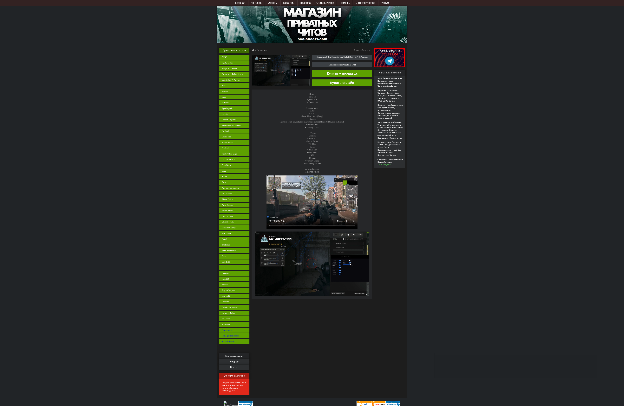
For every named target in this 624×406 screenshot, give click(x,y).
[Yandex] (378, 403)
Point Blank (226, 165)
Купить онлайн (342, 82)
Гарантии (288, 2)
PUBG (224, 57)
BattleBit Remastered (230, 307)
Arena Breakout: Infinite (231, 125)
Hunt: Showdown (229, 250)
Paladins (225, 285)
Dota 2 (224, 239)
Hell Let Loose (227, 216)
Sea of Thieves (227, 211)
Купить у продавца (342, 73)
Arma (224, 182)
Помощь (345, 2)
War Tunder (226, 233)
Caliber (224, 256)
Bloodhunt (226, 319)
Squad (224, 176)
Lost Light (226, 296)
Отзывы (272, 2)
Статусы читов (325, 2)
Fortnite (225, 114)
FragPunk (225, 148)
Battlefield (226, 262)
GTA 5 (224, 267)
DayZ (224, 97)
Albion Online (227, 199)
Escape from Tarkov (229, 68)
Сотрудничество (365, 2)
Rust (223, 85)
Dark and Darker (228, 313)
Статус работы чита (362, 50)
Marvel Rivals (227, 142)
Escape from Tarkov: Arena (232, 74)
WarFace (225, 103)
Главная (240, 2)
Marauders (226, 324)
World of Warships (229, 228)
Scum (224, 171)
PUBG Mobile (227, 63)
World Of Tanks (228, 222)
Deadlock (225, 131)
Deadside (225, 302)
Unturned (225, 273)
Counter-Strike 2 (228, 159)
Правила (305, 2)
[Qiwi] (363, 403)
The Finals (226, 245)
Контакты (256, 2)
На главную (261, 50)
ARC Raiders (227, 194)
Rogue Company (228, 290)
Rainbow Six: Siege (229, 154)
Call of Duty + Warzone (231, 80)
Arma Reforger (228, 205)
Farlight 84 (226, 279)
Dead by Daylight (228, 120)
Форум (385, 2)
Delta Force (226, 137)
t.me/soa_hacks (228, 391)
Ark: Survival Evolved (230, 188)
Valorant (225, 91)
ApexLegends (227, 108)
